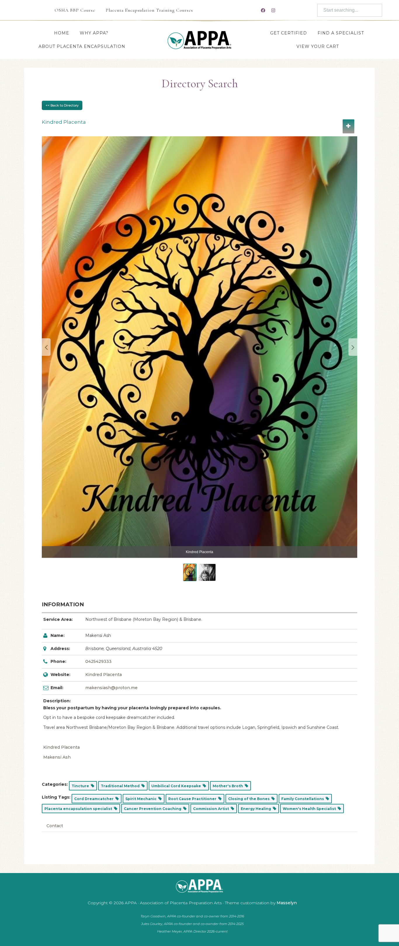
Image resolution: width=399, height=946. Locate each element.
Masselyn (287, 902)
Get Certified (288, 33)
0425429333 (98, 661)
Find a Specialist (341, 33)
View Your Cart (317, 46)
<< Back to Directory (62, 105)
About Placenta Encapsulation (82, 46)
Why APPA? (94, 33)
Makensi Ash (57, 757)
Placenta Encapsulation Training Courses (149, 10)
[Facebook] (263, 10)
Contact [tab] (54, 825)
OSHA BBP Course (75, 10)
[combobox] (349, 10)
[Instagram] (273, 10)
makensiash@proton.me (111, 687)
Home (61, 33)
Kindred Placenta (103, 674)
